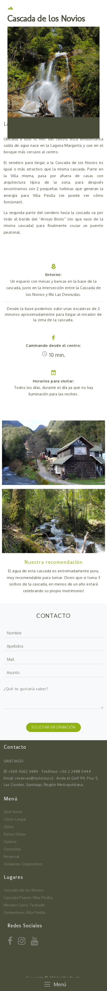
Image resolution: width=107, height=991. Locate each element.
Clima (8, 826)
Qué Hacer (13, 811)
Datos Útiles (15, 834)
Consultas (12, 849)
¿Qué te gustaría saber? (26, 688)
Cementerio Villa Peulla (25, 912)
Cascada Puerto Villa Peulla (28, 897)
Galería (10, 841)
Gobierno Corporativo (23, 864)
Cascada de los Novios (24, 890)
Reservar (11, 856)
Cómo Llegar (15, 819)
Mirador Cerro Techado (24, 905)
